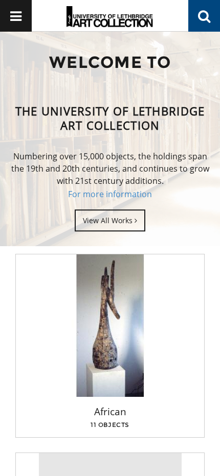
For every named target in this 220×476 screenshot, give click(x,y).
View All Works (109, 220)
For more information (110, 194)
